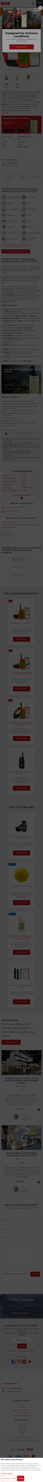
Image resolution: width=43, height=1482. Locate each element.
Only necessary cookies (8, 1478)
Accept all (20, 1478)
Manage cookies (6, 1473)
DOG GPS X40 (21, 47)
